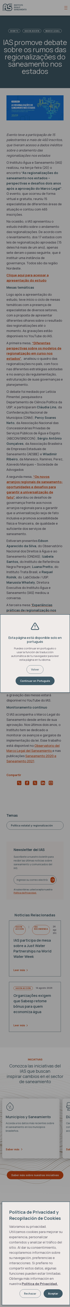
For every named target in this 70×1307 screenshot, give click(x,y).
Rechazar (30, 1293)
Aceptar (53, 1293)
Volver (35, 669)
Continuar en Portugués (35, 680)
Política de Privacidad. (40, 1284)
